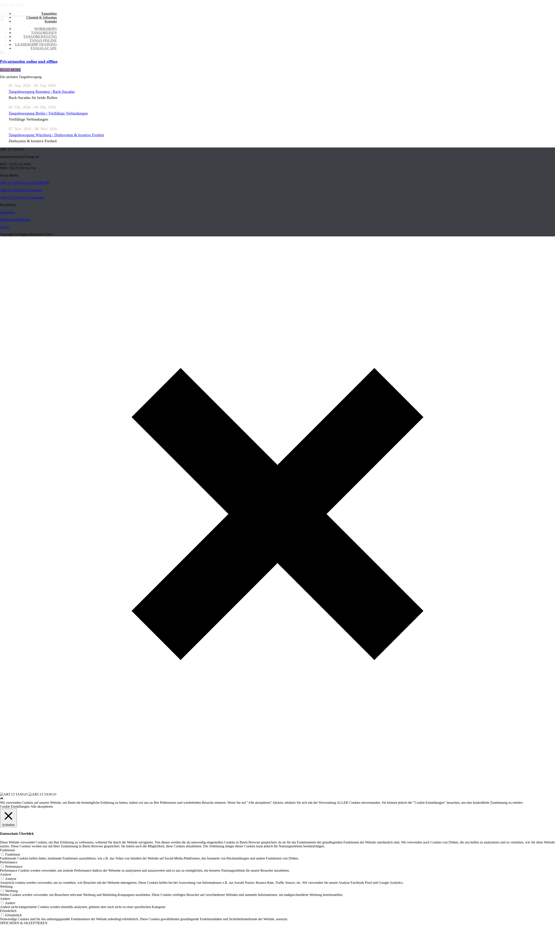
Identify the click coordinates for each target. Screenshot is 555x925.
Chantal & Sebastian (41, 17)
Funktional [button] (7, 850)
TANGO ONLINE (43, 40)
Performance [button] (8, 862)
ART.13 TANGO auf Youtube (21, 190)
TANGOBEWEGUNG (40, 36)
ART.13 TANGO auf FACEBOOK (24, 183)
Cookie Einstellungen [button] (14, 806)
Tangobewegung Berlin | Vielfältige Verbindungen (48, 113)
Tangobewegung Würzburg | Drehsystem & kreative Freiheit (56, 135)
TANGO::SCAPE (43, 48)
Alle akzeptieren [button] (42, 806)
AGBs (4, 227)
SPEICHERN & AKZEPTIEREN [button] (23, 923)
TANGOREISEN (44, 32)
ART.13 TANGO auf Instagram (22, 197)
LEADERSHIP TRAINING (36, 44)
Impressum (7, 212)
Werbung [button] (6, 886)
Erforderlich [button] (8, 911)
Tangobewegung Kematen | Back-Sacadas (42, 91)
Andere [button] (5, 898)
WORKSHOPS (45, 29)
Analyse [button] (5, 874)
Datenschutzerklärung (15, 219)
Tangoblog (49, 13)
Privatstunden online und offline (28, 61)
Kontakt (51, 21)
